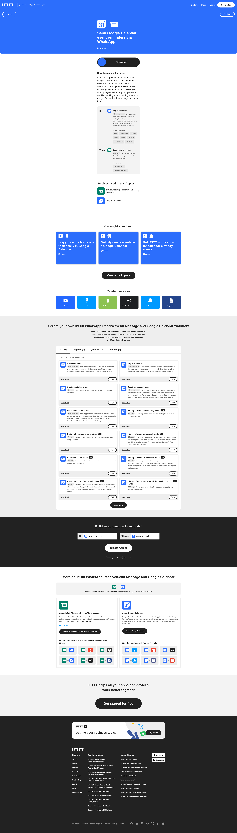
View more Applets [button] (118, 275)
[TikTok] (158, 823)
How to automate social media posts (133, 792)
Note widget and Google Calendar (100, 795)
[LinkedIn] (136, 823)
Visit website (63, 625)
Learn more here (86, 621)
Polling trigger (73, 366)
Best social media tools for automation (134, 796)
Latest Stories (127, 755)
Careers (85, 823)
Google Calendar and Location (99, 791)
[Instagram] (142, 823)
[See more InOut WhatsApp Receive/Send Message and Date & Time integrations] (105, 650)
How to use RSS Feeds (129, 776)
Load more (118, 505)
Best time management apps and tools (134, 767)
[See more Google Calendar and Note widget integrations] (149, 650)
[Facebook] (131, 823)
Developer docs (77, 792)
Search (74, 784)
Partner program (96, 823)
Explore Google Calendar (135, 631)
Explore (194, 5)
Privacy (114, 823)
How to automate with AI (129, 759)
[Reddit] (163, 823)
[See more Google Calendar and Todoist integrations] (168, 660)
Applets (75, 767)
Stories (74, 763)
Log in (213, 5)
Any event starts (120, 111)
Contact (107, 823)
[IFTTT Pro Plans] (163, 410)
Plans (203, 5)
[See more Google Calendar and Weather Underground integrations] (168, 650)
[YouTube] (147, 823)
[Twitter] (152, 823)
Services (75, 759)
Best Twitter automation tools (131, 763)
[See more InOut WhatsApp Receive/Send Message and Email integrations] (68, 650)
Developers (76, 823)
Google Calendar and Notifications (100, 806)
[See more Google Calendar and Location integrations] (131, 650)
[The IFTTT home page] (7, 5)
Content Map (76, 780)
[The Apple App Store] (158, 755)
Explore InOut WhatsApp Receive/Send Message (80, 631)
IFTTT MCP (76, 772)
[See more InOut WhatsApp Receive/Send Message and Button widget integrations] (87, 650)
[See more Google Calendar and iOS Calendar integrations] (149, 660)
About (121, 823)
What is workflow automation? (131, 772)
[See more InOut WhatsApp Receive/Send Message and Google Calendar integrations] (68, 660)
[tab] (63, 350)
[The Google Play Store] (158, 760)
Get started (226, 5)
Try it (112, 379)
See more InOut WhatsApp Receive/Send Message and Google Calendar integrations (118, 591)
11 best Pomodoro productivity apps (133, 784)
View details (65, 379)
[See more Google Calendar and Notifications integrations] (131, 660)
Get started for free (118, 703)
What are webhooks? (128, 780)
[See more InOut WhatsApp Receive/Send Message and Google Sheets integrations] (105, 660)
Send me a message (122, 150)
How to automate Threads (130, 788)
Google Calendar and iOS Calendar (100, 810)
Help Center (76, 776)
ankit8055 (104, 48)
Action (71, 390)
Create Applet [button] (118, 547)
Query (132, 413)
